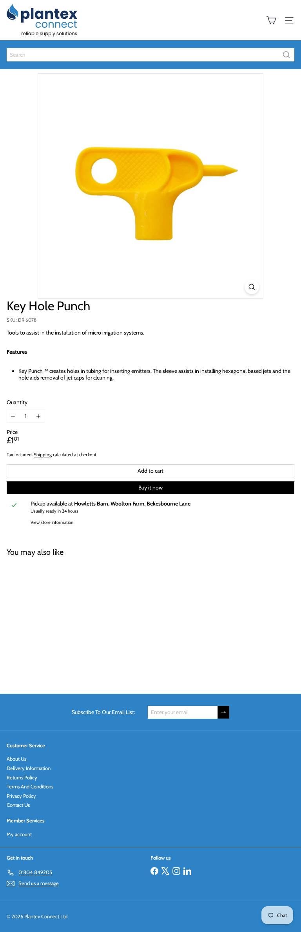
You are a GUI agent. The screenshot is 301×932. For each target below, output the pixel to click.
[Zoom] (252, 287)
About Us (16, 759)
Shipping (43, 454)
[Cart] (271, 20)
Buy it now (150, 487)
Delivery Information (29, 768)
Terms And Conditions (30, 786)
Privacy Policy (21, 796)
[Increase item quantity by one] (38, 416)
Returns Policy (22, 777)
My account (19, 834)
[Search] (286, 54)
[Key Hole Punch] (56, 620)
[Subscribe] (223, 712)
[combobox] (150, 54)
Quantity (17, 402)
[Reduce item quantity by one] (13, 416)
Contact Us (18, 805)
